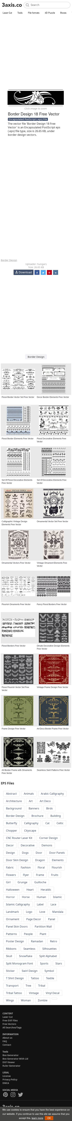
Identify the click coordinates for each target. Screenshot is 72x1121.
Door (39, 853)
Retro (53, 941)
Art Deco (45, 801)
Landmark (12, 912)
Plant (43, 934)
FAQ (5, 1041)
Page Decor (33, 919)
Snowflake (25, 956)
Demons (47, 845)
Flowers (11, 875)
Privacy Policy (10, 1079)
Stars (58, 963)
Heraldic (46, 889)
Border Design (9, 260)
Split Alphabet (48, 956)
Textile (50, 978)
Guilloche (40, 882)
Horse (26, 897)
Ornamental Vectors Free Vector (16, 563)
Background (14, 808)
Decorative (27, 845)
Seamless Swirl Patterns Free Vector (53, 770)
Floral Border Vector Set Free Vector (18, 397)
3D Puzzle (50, 12)
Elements (58, 860)
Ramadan (37, 941)
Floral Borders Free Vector (13, 646)
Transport (12, 985)
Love (42, 912)
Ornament (12, 919)
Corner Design (48, 838)
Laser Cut (7, 12)
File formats (34, 12)
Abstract (11, 793)
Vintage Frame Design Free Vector (52, 687)
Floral (41, 867)
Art (31, 801)
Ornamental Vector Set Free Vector (52, 521)
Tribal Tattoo (14, 993)
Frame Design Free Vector (13, 729)
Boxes (63, 12)
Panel (51, 919)
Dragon (40, 860)
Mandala (57, 912)
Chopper (11, 830)
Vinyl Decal (52, 993)
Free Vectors (9, 1024)
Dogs (25, 853)
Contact (7, 1044)
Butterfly (11, 823)
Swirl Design (30, 971)
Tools (20, 12)
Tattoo (35, 978)
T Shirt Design (15, 978)
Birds (49, 808)
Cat (47, 823)
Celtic (60, 823)
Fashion (26, 867)
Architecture (14, 801)
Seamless (29, 949)
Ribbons (11, 949)
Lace (53, 904)
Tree (28, 985)
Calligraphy (31, 823)
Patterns (11, 934)
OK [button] (49, 1118)
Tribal (41, 985)
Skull (9, 956)
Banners (34, 808)
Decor (10, 845)
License (7, 1076)
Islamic (57, 897)
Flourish (57, 867)
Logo (29, 912)
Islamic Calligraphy (18, 904)
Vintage (34, 993)
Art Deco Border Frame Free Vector (53, 729)
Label (40, 904)
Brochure (37, 816)
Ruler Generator (11, 1065)
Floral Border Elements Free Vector (17, 438)
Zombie (42, 1000)
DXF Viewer (9, 1062)
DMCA (6, 1083)
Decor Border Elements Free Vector (53, 397)
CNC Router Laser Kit (19, 838)
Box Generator (11, 1055)
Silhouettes (49, 949)
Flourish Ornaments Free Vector (16, 604)
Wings (10, 1000)
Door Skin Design (17, 860)
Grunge (22, 882)
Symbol (49, 971)
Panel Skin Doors (17, 926)
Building (55, 816)
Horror (10, 897)
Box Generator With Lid (15, 1058)
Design (10, 853)
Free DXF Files (10, 1020)
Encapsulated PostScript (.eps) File (28, 119)
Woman (26, 1000)
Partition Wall (43, 926)
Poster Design (15, 941)
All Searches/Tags (12, 1027)
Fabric (10, 867)
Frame (40, 875)
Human (41, 897)
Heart (30, 889)
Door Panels (57, 853)
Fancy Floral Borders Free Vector (52, 604)
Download (25, 272)
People (28, 934)
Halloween (12, 889)
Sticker (10, 971)
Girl (8, 882)
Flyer (26, 875)
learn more (37, 1118)
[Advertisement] (36, 53)
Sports (44, 963)
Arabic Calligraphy (52, 793)
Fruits (54, 875)
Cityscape (30, 830)
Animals (29, 793)
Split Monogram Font (19, 963)
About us (7, 1037)
